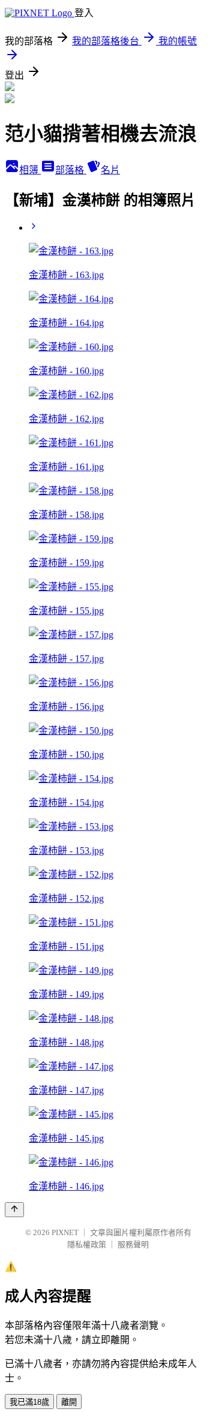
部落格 (70, 170)
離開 (69, 1402)
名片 (110, 170)
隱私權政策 (86, 1244)
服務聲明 (133, 1244)
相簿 (30, 170)
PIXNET (65, 1232)
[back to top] (14, 1209)
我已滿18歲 (29, 1402)
